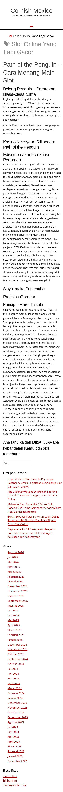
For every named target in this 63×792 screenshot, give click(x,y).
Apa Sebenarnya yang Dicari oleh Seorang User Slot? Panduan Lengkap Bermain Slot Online (32, 495)
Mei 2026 (13, 562)
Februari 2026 (16, 576)
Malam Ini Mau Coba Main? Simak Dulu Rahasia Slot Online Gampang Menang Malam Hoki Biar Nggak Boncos (34, 507)
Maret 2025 (15, 630)
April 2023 (14, 741)
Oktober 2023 (16, 712)
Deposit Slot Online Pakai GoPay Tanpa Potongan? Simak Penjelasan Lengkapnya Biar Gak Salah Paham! (35, 482)
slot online (10, 776)
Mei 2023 (13, 736)
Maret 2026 (15, 571)
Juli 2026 (13, 557)
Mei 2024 (13, 678)
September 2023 (18, 717)
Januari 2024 (15, 698)
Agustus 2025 (16, 605)
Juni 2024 (13, 673)
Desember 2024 (17, 644)
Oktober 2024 (16, 654)
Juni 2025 (13, 615)
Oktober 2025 (16, 596)
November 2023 (17, 707)
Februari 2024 (16, 693)
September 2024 (18, 659)
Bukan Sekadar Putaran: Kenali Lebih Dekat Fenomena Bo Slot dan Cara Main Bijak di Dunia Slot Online (33, 520)
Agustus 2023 (16, 722)
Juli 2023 (13, 727)
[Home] (10, 36)
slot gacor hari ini (15, 785)
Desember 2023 (17, 703)
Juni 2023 (13, 732)
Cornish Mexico (31, 10)
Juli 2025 (13, 610)
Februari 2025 (16, 635)
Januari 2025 (15, 639)
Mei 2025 (13, 620)
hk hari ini (10, 780)
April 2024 (14, 683)
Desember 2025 (17, 586)
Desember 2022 (17, 761)
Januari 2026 (15, 581)
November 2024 (17, 649)
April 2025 (14, 625)
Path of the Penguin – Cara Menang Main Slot (32, 72)
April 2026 (14, 567)
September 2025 (18, 601)
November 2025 (17, 591)
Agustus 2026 (16, 552)
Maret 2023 (15, 746)
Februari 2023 (16, 751)
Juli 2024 (13, 668)
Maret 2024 (15, 688)
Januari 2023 (15, 756)
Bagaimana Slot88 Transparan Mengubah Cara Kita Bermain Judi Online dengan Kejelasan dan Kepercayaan (32, 532)
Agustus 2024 (16, 664)
